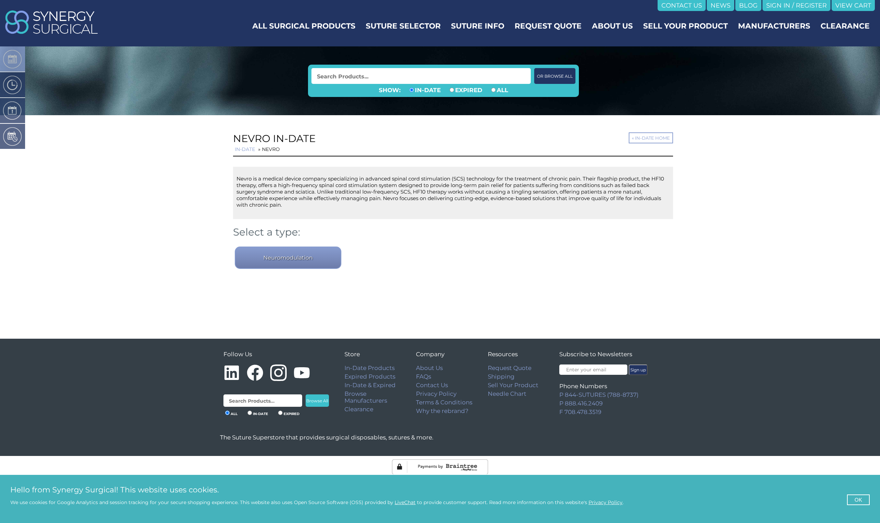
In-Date (245, 149)
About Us (429, 367)
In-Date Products (369, 367)
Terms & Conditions (444, 402)
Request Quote (509, 367)
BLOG (748, 5)
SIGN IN (778, 5)
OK (858, 500)
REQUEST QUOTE (548, 25)
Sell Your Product (513, 385)
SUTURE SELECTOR (403, 25)
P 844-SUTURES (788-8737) (599, 394)
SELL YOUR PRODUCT (685, 25)
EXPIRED (468, 90)
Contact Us (432, 385)
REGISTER (811, 5)
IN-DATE (428, 90)
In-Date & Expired (370, 385)
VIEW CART (853, 5)
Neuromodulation (288, 257)
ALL (502, 90)
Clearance (358, 409)
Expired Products (369, 376)
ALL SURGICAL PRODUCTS (303, 25)
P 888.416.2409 (581, 403)
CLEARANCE (845, 25)
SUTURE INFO (477, 25)
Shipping (501, 376)
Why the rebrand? (442, 410)
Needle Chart (507, 393)
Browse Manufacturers (365, 397)
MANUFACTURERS (774, 25)
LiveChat (405, 502)
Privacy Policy (436, 393)
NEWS (720, 5)
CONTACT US (681, 5)
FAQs (423, 376)
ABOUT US (612, 25)
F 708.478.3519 (580, 411)
